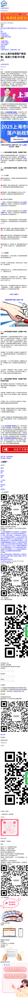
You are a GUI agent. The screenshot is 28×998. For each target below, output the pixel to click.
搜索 (2, 24)
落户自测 (3, 28)
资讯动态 (5, 557)
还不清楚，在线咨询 (6, 458)
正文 (19, 49)
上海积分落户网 (5, 49)
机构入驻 (10, 559)
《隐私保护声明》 (17, 691)
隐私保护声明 (4, 559)
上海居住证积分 (16, 554)
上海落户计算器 (17, 555)
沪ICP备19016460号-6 (6, 561)
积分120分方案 (17, 28)
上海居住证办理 (7, 554)
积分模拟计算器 (9, 28)
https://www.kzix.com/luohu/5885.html (19, 997)
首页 (2, 554)
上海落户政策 (13, 49)
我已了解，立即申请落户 (7, 456)
